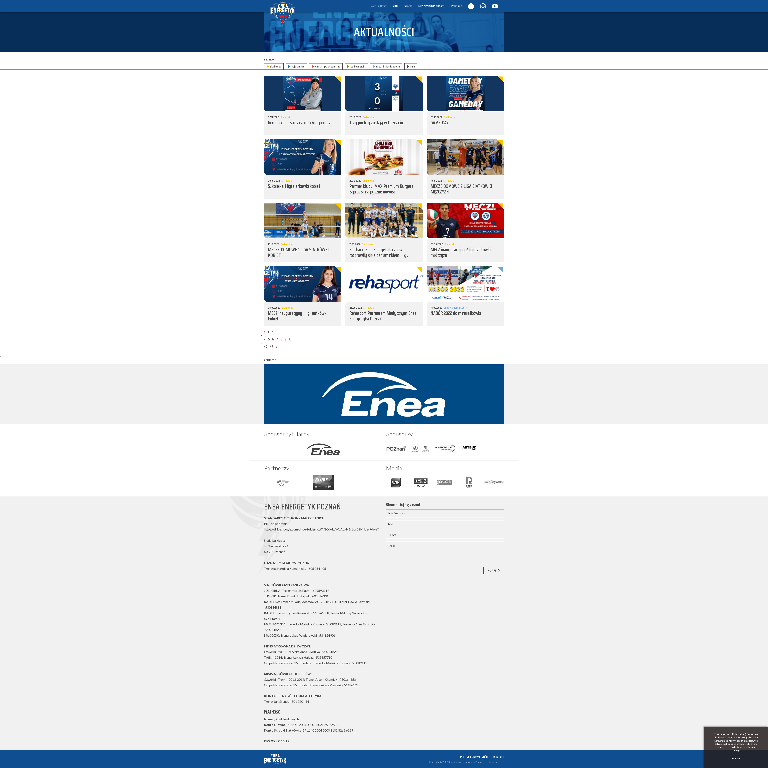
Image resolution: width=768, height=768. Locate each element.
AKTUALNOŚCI (379, 6)
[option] (323, 448)
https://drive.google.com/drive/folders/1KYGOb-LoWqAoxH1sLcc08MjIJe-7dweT (321, 529)
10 (290, 339)
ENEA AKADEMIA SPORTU (431, 6)
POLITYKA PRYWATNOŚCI (474, 757)
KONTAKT (456, 6)
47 (265, 346)
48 (271, 346)
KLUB (395, 6)
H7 (502, 761)
